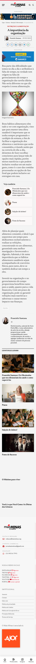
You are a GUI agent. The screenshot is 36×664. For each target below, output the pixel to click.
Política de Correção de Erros (10, 610)
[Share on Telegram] (24, 44)
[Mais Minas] (18, 5)
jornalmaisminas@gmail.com (15, 546)
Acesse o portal (15, 582)
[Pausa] (18, 393)
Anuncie (4, 594)
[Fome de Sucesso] (18, 443)
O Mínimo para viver (11, 480)
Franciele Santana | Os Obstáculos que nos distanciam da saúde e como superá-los (17, 377)
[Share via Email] (20, 44)
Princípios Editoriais (8, 614)
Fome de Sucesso (9, 455)
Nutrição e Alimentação (17, 22)
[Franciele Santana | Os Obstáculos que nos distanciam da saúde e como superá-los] (18, 363)
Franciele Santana (15, 38)
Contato (4, 598)
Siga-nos (15, 570)
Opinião (5, 308)
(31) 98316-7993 (11, 553)
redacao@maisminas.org (13, 539)
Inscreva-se (15, 579)
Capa (3, 22)
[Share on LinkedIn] (16, 44)
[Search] (29, 5)
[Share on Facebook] (8, 44)
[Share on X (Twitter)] (12, 44)
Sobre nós (5, 601)
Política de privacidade (8, 604)
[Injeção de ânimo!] (18, 418)
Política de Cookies (7, 607)
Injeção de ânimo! (9, 430)
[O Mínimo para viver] (18, 468)
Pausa (4, 405)
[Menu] (3, 5)
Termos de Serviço (7, 617)
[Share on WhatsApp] (28, 44)
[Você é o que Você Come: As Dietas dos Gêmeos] (18, 493)
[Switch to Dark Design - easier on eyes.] (33, 5)
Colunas (8, 22)
